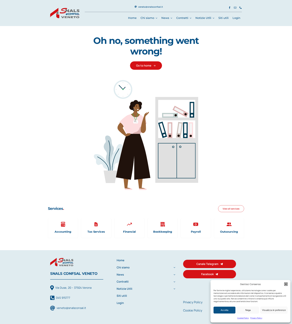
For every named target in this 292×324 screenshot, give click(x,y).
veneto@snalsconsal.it (71, 308)
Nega (248, 310)
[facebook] (229, 7)
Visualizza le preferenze (274, 310)
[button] (285, 284)
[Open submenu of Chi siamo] (173, 267)
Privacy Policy (256, 318)
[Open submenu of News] (173, 274)
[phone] (240, 7)
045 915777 (63, 297)
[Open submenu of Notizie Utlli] (173, 288)
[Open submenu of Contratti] (173, 281)
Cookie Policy (243, 318)
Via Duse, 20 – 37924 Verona (73, 287)
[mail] (235, 7)
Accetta (224, 310)
